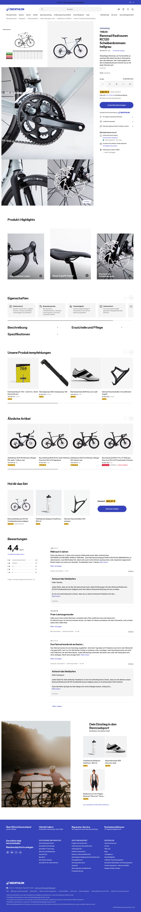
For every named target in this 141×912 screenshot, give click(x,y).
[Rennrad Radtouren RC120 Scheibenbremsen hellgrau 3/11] (47, 113)
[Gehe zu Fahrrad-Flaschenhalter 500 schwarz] (77, 503)
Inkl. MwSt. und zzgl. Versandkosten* (110, 98)
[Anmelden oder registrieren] (128, 9)
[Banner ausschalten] (130, 2)
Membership (105, 15)
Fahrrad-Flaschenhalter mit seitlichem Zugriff (117, 393)
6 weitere (87, 201)
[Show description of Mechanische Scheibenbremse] (130, 276)
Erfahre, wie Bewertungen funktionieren (20, 579)
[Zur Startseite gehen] (15, 9)
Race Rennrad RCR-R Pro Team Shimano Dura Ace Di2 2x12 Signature (54, 459)
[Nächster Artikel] (131, 298)
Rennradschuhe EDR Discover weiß (84, 392)
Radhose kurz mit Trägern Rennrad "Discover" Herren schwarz (94, 795)
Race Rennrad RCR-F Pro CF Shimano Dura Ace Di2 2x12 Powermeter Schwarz (117, 459)
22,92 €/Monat (109, 95)
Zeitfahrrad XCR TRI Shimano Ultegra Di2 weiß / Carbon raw (22, 459)
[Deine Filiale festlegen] (118, 9)
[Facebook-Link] (7, 852)
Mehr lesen (56, 596)
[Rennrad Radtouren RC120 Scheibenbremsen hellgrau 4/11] (24, 182)
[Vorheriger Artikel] (125, 298)
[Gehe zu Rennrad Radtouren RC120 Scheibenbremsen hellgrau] (20, 503)
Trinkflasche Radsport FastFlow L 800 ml (49, 520)
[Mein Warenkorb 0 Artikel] (132, 9)
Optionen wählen (112, 509)
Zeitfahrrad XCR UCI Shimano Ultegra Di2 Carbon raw (84, 459)
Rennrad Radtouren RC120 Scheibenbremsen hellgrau (18, 520)
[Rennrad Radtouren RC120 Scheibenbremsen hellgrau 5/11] (70, 182)
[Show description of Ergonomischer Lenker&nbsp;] (40, 276)
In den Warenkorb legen (116, 105)
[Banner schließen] (133, 2)
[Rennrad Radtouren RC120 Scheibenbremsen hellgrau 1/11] (70, 44)
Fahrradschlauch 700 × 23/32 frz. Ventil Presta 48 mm (23, 393)
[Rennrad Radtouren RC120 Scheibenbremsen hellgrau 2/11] (24, 44)
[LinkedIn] (20, 852)
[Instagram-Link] (16, 852)
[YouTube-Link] (11, 852)
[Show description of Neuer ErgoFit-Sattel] (87, 275)
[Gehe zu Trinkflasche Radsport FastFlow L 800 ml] (49, 503)
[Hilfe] (123, 9)
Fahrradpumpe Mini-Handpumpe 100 (53, 392)
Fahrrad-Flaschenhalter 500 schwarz (75, 520)
